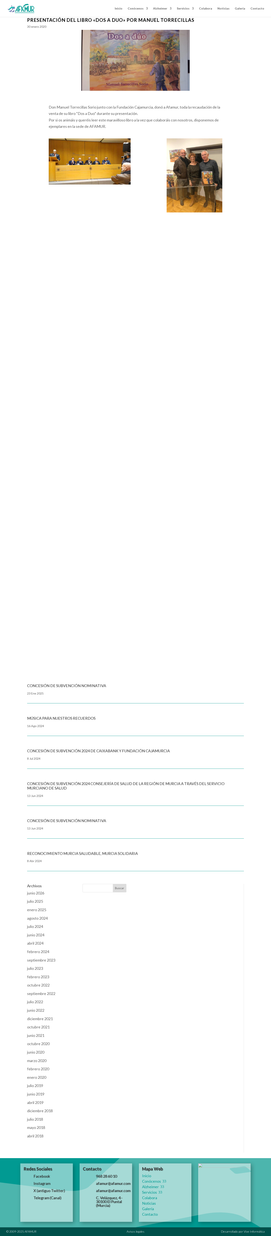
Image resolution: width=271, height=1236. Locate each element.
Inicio (118, 8)
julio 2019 (35, 1085)
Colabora (205, 8)
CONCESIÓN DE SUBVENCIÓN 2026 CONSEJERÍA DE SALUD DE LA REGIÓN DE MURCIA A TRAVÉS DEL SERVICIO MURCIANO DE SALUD (130, 395)
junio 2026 (35, 893)
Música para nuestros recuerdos (61, 718)
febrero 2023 (38, 976)
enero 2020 (36, 1077)
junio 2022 (35, 1010)
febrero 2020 (38, 1069)
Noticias (223, 8)
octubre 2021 (38, 1027)
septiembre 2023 (41, 960)
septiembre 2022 (41, 993)
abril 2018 (35, 1136)
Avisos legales (135, 1231)
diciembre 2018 (40, 1110)
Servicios (183, 8)
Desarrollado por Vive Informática (243, 1231)
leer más (38, 349)
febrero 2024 (38, 951)
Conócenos (136, 8)
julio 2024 (35, 926)
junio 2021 (35, 1035)
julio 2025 (35, 901)
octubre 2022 (38, 985)
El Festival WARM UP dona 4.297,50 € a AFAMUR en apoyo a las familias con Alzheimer (117, 550)
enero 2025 (36, 909)
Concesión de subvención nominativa (71, 622)
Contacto (257, 8)
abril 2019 (35, 1102)
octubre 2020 (38, 1043)
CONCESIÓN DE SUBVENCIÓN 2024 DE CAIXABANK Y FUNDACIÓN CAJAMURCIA (98, 750)
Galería (240, 8)
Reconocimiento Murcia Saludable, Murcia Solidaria (82, 853)
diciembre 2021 (40, 1018)
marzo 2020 (36, 1060)
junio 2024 (35, 935)
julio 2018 (35, 1119)
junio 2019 (35, 1094)
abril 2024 (35, 943)
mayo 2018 (36, 1127)
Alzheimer (160, 8)
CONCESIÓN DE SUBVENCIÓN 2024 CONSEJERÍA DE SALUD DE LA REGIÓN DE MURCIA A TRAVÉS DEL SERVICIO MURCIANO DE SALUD (125, 786)
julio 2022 (35, 1001)
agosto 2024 (37, 918)
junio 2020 (35, 1052)
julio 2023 (35, 968)
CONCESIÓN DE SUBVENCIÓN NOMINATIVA (66, 820)
